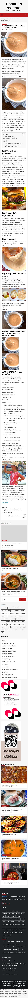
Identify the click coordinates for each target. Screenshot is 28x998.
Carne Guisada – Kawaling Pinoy (9, 785)
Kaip (12, 610)
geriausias (4, 610)
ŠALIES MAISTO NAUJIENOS (8, 669)
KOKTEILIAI (5, 659)
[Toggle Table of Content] (22, 134)
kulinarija (23, 613)
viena (16, 932)
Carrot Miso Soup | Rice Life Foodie (10, 858)
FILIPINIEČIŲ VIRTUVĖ (7, 645)
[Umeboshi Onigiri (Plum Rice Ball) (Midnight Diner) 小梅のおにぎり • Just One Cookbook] (14, 798)
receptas (14, 624)
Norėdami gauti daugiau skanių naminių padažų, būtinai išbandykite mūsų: (14, 144)
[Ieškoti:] (10, 599)
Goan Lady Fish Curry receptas (10, 568)
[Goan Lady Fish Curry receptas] (14, 558)
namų (3, 621)
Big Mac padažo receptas (9, 141)
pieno (19, 621)
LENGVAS (21, 616)
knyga (7, 613)
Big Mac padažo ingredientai (10, 138)
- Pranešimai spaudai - (13, 994)
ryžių (3, 627)
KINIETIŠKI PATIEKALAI (7, 656)
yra (3, 632)
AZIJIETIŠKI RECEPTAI (7, 643)
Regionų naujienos (4, 996)
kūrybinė (16, 616)
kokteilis (12, 613)
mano (17, 618)
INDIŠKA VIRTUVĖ (6, 648)
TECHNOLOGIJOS (6, 674)
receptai (9, 624)
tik (20, 627)
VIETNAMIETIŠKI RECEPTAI (8, 677)
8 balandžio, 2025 (9, 547)
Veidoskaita (24, 993)
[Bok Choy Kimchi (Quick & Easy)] (14, 824)
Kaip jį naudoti (7, 140)
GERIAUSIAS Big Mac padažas (11, 146)
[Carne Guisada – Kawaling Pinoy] (14, 774)
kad (9, 610)
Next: (16, 516)
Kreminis (17, 613)
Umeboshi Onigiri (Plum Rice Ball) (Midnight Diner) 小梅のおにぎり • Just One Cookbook (14, 964)
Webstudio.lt (4, 896)
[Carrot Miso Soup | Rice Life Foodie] (14, 848)
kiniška (22, 610)
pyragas (3, 624)
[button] (2, 15)
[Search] (26, 15)
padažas (8, 621)
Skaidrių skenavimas (4, 991)
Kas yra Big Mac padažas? (9, 136)
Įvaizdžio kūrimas (17, 993)
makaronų (12, 618)
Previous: (12, 510)
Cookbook (4, 607)
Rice (23, 624)
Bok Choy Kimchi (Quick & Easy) (9, 834)
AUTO (3, 640)
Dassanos (16, 607)
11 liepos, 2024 (9, 29)
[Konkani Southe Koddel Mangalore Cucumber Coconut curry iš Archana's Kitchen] (14, 581)
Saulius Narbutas (9, 993)
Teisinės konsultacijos (20, 989)
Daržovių (10, 607)
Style (17, 627)
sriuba (12, 627)
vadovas (11, 932)
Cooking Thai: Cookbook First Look (10, 882)
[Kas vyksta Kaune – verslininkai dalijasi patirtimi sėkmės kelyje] (14, 533)
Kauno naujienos (22, 994)
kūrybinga (11, 616)
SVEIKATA (4, 672)
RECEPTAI (4, 24)
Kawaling (17, 610)
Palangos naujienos (13, 996)
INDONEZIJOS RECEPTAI (8, 651)
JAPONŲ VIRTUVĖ (6, 653)
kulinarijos (4, 616)
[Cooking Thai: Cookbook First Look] (14, 871)
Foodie (21, 607)
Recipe (19, 624)
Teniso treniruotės (4, 994)
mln (21, 618)
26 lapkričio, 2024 (9, 570)
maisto (6, 618)
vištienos (4, 935)
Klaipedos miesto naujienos (16, 991)
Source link (5, 502)
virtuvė (20, 932)
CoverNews (13, 986)
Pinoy (23, 621)
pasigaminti (13, 621)
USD (7, 932)
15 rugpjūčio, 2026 (10, 786)
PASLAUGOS (5, 664)
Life (3, 618)
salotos (7, 627)
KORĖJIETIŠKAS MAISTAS (8, 661)
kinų (3, 613)
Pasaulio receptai (14, 6)
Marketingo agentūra (9, 989)
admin (4, 29)
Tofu (24, 627)
